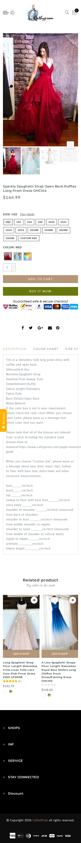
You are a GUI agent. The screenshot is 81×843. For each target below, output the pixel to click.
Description (15, 349)
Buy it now (40, 291)
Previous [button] (10, 92)
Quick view (34, 600)
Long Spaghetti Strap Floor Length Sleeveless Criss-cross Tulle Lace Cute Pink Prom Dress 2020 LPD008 (20, 670)
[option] (40, 89)
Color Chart (45, 349)
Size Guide (27, 214)
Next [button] (66, 92)
